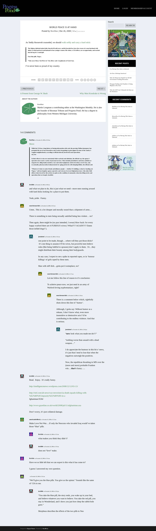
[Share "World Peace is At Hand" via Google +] (46, 80)
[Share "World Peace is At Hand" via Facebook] (39, 80)
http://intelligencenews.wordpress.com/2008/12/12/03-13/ (53, 386)
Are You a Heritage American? (118, 73)
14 (73, 31)
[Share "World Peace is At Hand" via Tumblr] (50, 80)
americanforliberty (35, 419)
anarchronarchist (34, 206)
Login (125, 8)
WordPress (45, 528)
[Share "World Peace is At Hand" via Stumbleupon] (64, 80)
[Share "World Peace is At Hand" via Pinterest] (53, 80)
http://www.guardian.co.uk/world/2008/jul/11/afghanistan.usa (55, 405)
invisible (31, 184)
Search (111, 22)
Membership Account (141, 8)
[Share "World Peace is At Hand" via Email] (68, 80)
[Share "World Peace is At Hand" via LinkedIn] (57, 80)
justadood (41, 236)
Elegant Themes (31, 528)
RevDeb (40, 434)
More (31, 144)
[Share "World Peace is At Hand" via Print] (71, 80)
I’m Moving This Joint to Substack (119, 69)
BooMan (54, 31)
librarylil (114, 116)
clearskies (114, 126)
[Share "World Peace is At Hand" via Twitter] (43, 80)
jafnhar (114, 135)
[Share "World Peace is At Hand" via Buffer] (61, 80)
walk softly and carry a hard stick (76, 42)
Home (117, 8)
